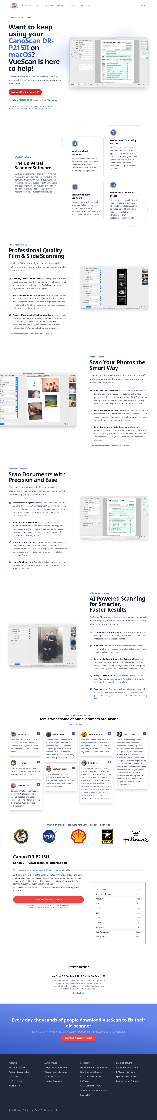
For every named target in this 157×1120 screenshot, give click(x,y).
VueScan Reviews (16, 1081)
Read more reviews (78, 724)
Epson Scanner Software (127, 1076)
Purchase (60, 5)
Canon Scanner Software (127, 1067)
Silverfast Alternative (53, 1081)
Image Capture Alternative (55, 1067)
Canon (56, 878)
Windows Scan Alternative (55, 1072)
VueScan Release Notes (19, 1072)
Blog (81, 5)
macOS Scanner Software (91, 1076)
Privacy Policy (14, 1086)
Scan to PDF (85, 1095)
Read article (78, 993)
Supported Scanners (17, 1067)
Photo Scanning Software (91, 1086)
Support (72, 5)
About (90, 5)
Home (38, 5)
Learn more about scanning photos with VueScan (110, 446)
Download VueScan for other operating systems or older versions (29, 108)
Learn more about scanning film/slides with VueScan (30, 334)
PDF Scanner (85, 1081)
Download (49, 5)
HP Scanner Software (125, 1072)
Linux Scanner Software (90, 1072)
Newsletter (13, 1076)
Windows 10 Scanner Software (93, 1090)
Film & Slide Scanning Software (93, 1067)
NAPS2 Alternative (52, 1076)
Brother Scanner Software (127, 1081)
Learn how (25, 568)
